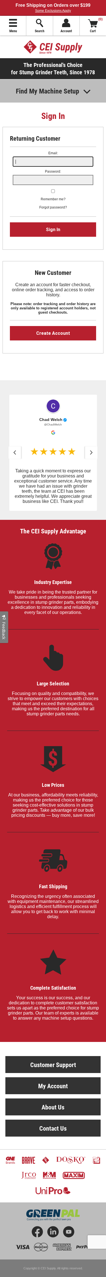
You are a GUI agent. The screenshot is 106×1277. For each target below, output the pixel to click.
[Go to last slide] (14, 452)
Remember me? (53, 199)
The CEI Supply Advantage (53, 531)
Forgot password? (53, 207)
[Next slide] (91, 452)
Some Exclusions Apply (53, 11)
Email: (53, 153)
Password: (53, 171)
